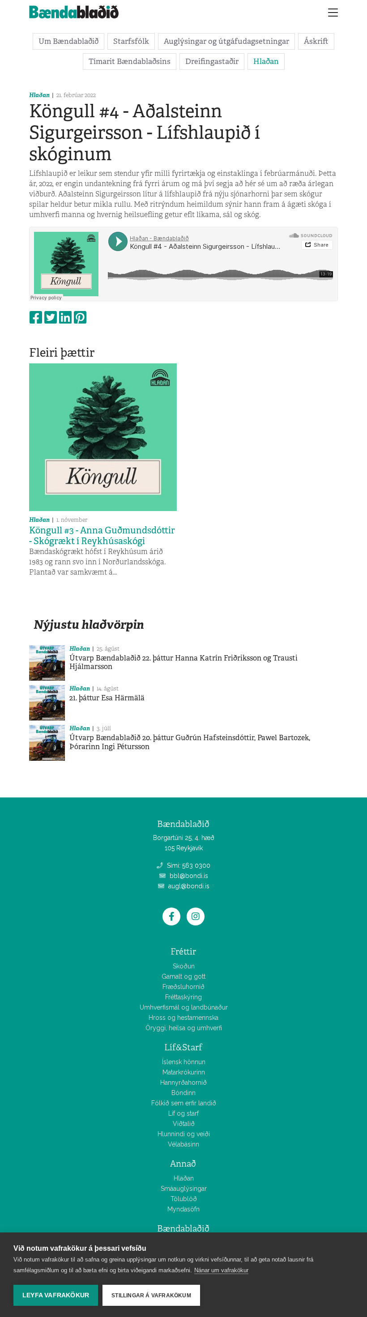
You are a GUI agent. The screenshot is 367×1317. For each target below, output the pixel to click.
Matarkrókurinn (183, 1072)
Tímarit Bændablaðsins (130, 61)
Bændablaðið (183, 1228)
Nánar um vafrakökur (221, 1270)
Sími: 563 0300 (187, 865)
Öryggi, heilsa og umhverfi (183, 1027)
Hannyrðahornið (183, 1082)
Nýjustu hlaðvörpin (89, 624)
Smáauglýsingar (184, 1188)
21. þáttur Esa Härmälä (107, 698)
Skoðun (184, 966)
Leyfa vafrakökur (55, 1295)
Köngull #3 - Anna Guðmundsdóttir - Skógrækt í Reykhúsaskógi (102, 535)
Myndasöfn (183, 1209)
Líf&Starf (183, 1047)
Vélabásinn (183, 1144)
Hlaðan (266, 61)
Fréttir (183, 951)
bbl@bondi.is (188, 875)
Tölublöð (184, 1198)
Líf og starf (183, 1113)
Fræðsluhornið (183, 986)
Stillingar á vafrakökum (151, 1295)
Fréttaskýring (183, 997)
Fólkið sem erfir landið (183, 1103)
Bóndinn (183, 1092)
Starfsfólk (131, 41)
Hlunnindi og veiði (184, 1134)
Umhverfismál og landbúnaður (184, 1007)
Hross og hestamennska (183, 1017)
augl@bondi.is (187, 886)
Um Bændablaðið (68, 41)
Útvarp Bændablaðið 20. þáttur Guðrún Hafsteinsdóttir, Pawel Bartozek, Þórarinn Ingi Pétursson (189, 742)
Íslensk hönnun (183, 1062)
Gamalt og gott (183, 976)
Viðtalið (184, 1123)
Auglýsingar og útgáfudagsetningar (226, 41)
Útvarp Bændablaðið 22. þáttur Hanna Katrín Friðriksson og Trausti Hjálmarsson (183, 662)
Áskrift (316, 41)
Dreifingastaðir (212, 61)
